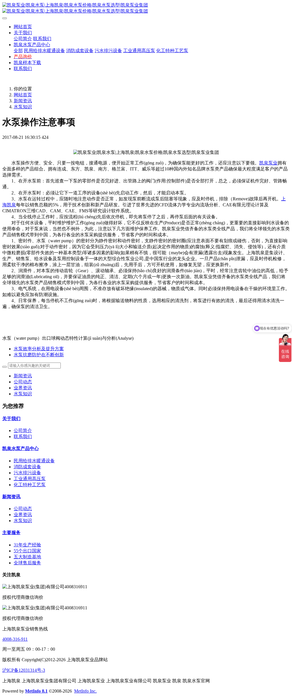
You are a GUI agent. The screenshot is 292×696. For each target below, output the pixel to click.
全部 (18, 50)
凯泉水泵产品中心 (20, 448)
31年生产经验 (27, 544)
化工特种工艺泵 (30, 484)
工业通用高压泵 (30, 478)
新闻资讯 (23, 100)
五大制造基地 (27, 556)
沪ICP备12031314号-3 (23, 670)
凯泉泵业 (268, 162)
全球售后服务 (27, 562)
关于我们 (11, 418)
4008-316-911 (15, 639)
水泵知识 (23, 106)
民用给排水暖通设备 (34, 460)
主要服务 (11, 532)
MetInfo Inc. (85, 691)
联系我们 (23, 436)
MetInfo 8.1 (36, 691)
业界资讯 (23, 387)
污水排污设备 (27, 472)
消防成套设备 (27, 466)
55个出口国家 (27, 550)
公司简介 (23, 430)
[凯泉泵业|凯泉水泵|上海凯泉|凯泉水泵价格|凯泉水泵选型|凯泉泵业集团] (146, 8)
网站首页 (23, 26)
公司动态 (23, 381)
